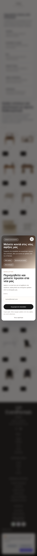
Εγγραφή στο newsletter (18, 307)
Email (6, 293)
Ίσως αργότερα (18, 317)
